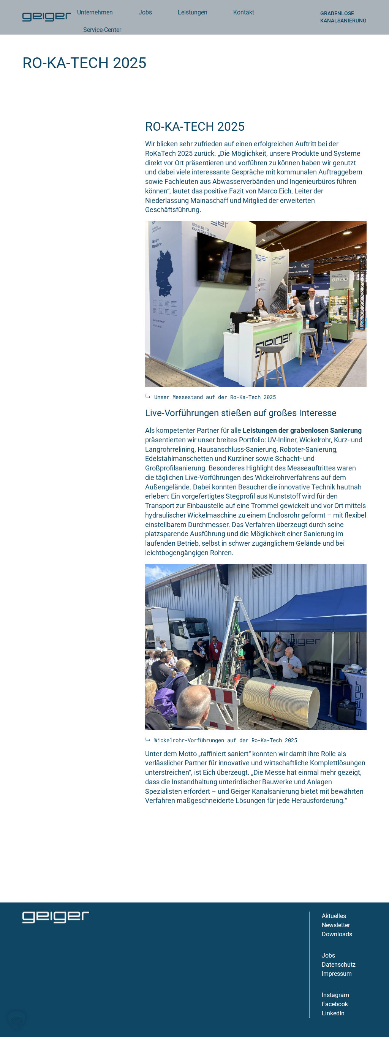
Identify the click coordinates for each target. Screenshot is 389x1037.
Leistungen (192, 12)
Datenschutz (339, 964)
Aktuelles (334, 916)
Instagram (335, 995)
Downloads (337, 934)
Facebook (335, 1004)
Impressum (337, 973)
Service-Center (102, 29)
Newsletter (336, 925)
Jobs (328, 955)
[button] (16, 1020)
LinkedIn (333, 1013)
